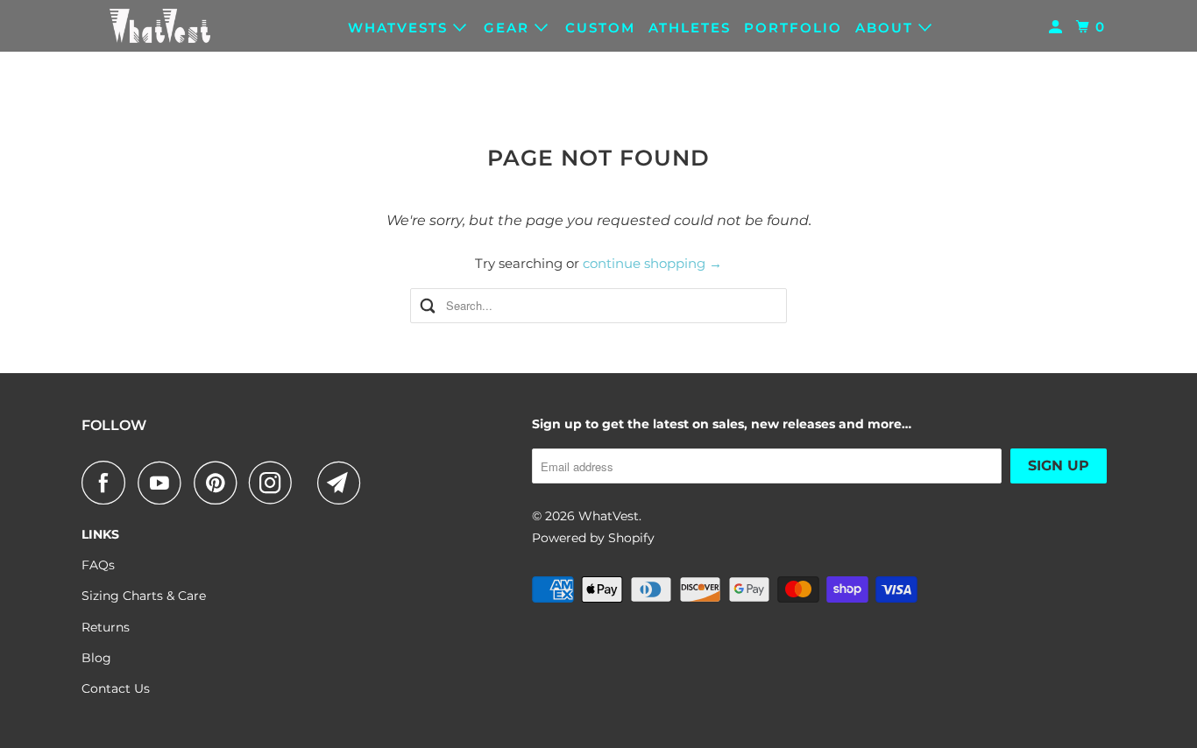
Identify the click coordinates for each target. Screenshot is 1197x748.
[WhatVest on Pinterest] (219, 483)
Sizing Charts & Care (143, 595)
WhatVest (608, 516)
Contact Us (115, 688)
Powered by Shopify (593, 538)
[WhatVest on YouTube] (164, 483)
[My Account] (1057, 27)
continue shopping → (652, 263)
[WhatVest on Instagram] (275, 483)
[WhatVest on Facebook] (107, 483)
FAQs (98, 565)
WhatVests (400, 27)
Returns (105, 627)
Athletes (689, 27)
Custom (600, 27)
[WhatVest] (160, 26)
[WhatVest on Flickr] (309, 483)
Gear (509, 27)
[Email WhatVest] (343, 483)
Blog (96, 658)
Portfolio (793, 27)
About (886, 27)
